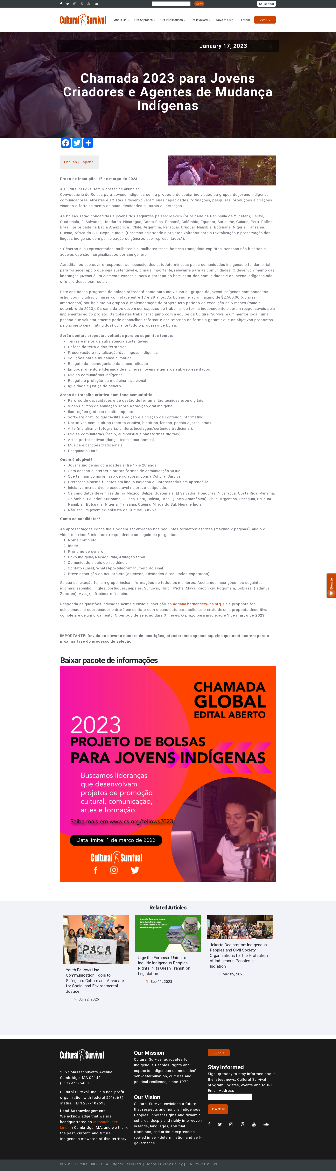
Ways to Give (224, 20)
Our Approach (143, 20)
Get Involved (199, 20)
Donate (265, 19)
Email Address (221, 1090)
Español (268, 4)
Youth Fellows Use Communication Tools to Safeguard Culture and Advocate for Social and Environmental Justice (95, 980)
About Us (120, 20)
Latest (245, 20)
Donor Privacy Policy (164, 1164)
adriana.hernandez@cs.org (197, 604)
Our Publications (171, 20)
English (70, 162)
